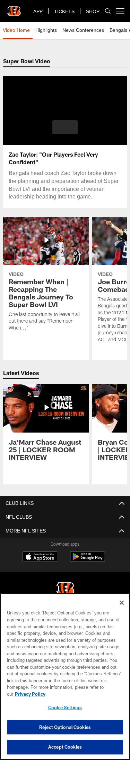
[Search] (108, 11)
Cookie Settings (65, 707)
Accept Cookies (65, 747)
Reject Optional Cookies (65, 727)
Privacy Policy (83, 694)
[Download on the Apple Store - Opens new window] (39, 557)
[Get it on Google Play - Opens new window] (87, 560)
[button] (65, 127)
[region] (65, 680)
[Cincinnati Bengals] (65, 589)
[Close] (121, 609)
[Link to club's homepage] (14, 8)
